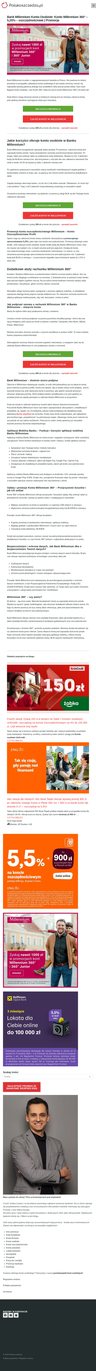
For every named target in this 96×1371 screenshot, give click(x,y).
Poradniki (10, 1257)
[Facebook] (5, 1315)
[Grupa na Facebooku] (16, 1315)
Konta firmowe (12, 1238)
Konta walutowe (13, 1248)
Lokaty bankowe (13, 1251)
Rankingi (10, 1267)
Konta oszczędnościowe (17, 1244)
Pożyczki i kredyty (14, 1260)
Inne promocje (12, 1232)
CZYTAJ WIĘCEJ (15, 741)
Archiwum (7, 1292)
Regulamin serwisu (11, 1279)
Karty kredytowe (13, 1235)
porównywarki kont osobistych (68, 1273)
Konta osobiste (12, 1241)
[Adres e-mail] (10, 1315)
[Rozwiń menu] (93, 5)
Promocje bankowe (14, 1264)
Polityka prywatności (12, 1285)
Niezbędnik (11, 1254)
